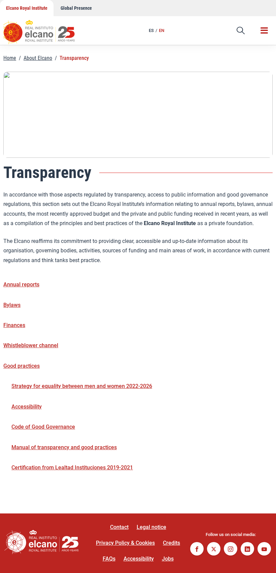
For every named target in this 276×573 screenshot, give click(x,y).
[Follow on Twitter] (213, 549)
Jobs (168, 559)
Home (9, 58)
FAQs (109, 559)
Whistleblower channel (30, 345)
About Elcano (38, 58)
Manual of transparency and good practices (64, 447)
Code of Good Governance (43, 427)
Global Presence (76, 8)
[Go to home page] (45, 28)
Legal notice (151, 527)
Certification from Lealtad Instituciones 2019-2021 (72, 467)
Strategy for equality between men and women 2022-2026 (81, 386)
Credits (171, 543)
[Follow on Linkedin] (247, 549)
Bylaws (12, 305)
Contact (119, 527)
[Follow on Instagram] (230, 549)
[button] (240, 30)
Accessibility (26, 406)
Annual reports (21, 284)
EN (161, 30)
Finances (14, 325)
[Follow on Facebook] (197, 549)
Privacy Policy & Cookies (125, 543)
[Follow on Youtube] (264, 549)
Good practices (21, 366)
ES (151, 30)
